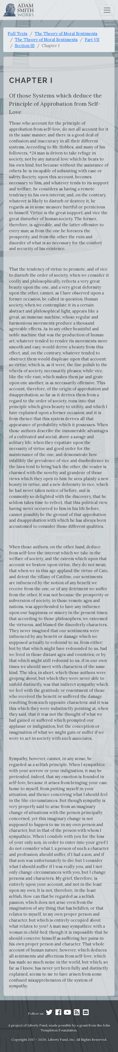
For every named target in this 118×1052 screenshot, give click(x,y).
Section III (25, 45)
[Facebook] (58, 1013)
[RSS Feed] (76, 1013)
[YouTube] (67, 1013)
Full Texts (17, 33)
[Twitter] (49, 1013)
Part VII (92, 39)
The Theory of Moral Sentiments (66, 33)
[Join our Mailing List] (86, 1013)
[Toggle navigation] (107, 10)
